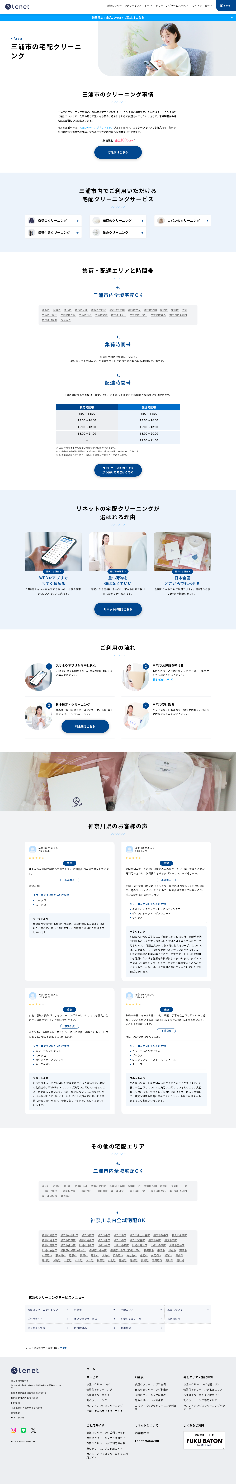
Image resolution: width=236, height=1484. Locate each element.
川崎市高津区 (139, 1245)
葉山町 (179, 1255)
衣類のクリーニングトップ (42, 1309)
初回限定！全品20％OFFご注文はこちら (118, 17)
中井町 (79, 1260)
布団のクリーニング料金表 (150, 1395)
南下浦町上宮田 (138, 315)
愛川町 (169, 1260)
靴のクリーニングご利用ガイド (105, 1448)
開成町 (123, 1260)
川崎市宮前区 (176, 1245)
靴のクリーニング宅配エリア (200, 1400)
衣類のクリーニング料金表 (150, 1384)
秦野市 (84, 1255)
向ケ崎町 (65, 320)
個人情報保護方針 (20, 1381)
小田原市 (47, 1255)
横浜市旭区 (104, 1240)
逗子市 (73, 1255)
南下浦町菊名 (158, 315)
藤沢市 (183, 1250)
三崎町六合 (85, 315)
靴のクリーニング (115, 232)
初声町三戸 (134, 310)
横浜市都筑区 (67, 1245)
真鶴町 (145, 1260)
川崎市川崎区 (86, 1245)
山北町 (112, 1260)
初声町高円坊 (98, 310)
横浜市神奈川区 (69, 1235)
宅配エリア (127, 1309)
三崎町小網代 (49, 315)
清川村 (180, 1260)
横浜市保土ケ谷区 (140, 1235)
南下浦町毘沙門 (178, 315)
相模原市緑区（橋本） (73, 1250)
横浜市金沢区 (179, 1235)
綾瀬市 (168, 1255)
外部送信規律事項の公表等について (29, 1393)
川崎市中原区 (121, 1245)
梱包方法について (163, 679)
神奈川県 (52, 1347)
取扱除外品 (80, 1328)
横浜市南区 (120, 1235)
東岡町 (175, 310)
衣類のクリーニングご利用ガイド (106, 1432)
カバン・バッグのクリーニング (105, 1405)
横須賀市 (149, 1250)
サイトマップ (17, 1417)
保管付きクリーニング (54, 232)
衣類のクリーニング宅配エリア (201, 1384)
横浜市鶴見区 (49, 1235)
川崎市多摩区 (158, 1245)
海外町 (46, 310)
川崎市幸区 (104, 1245)
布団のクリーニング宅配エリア (201, 1395)
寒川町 (46, 1260)
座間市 (144, 1255)
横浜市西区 (88, 1235)
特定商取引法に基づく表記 (24, 1398)
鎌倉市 (172, 1250)
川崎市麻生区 (49, 1250)
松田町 (101, 1260)
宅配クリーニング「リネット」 (97, 127)
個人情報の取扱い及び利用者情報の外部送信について (36, 1386)
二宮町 (68, 1260)
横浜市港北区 (49, 1240)
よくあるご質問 (36, 1328)
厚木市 (95, 1255)
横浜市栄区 (154, 1240)
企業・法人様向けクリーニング (105, 1411)
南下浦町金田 (118, 315)
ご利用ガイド (35, 1318)
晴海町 (164, 310)
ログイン (228, 5)
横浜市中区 (104, 1235)
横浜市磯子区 (160, 1235)
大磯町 (57, 1260)
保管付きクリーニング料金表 (152, 1389)
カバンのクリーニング (184, 220)
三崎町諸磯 (101, 315)
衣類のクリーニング (52, 220)
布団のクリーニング (117, 220)
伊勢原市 (118, 1255)
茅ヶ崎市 (60, 1255)
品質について (175, 1309)
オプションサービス (85, 1318)
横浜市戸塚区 (67, 1240)
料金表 (78, 1309)
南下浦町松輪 (49, 320)
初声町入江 (81, 310)
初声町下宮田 (117, 310)
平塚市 (161, 1250)
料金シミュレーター (132, 1318)
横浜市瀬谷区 (137, 1240)
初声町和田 (150, 310)
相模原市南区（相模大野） (125, 1250)
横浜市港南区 (86, 1240)
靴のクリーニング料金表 (149, 1400)
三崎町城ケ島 (67, 315)
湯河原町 (157, 1260)
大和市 (106, 1255)
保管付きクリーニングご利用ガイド (107, 1438)
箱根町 (134, 1260)
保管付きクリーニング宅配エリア (202, 1389)
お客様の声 (173, 1318)
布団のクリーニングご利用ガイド (106, 1443)
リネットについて (147, 1425)
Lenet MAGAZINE (147, 1441)
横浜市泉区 (170, 1240)
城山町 (68, 310)
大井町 (90, 1260)
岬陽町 (57, 310)
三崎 (184, 310)
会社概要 (15, 1412)
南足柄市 (156, 1255)
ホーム (28, 1347)
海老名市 (132, 1255)
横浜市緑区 (120, 1240)
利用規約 (126, 1328)
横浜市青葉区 (49, 1245)
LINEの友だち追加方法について (27, 1408)
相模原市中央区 (98, 1250)
